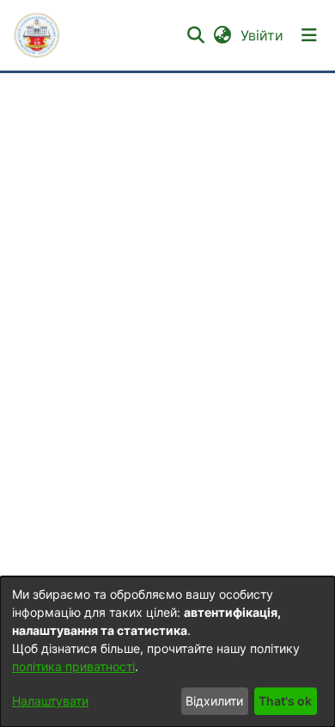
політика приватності (73, 666)
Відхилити (214, 700)
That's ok (285, 700)
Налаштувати (50, 700)
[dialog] (167, 651)
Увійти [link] (263, 35)
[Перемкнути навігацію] (309, 35)
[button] (37, 35)
